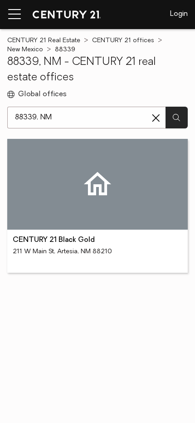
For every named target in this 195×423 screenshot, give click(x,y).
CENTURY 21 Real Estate (43, 40)
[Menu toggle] (14, 14)
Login (179, 14)
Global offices (42, 94)
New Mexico (25, 49)
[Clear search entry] (156, 118)
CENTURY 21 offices (123, 40)
